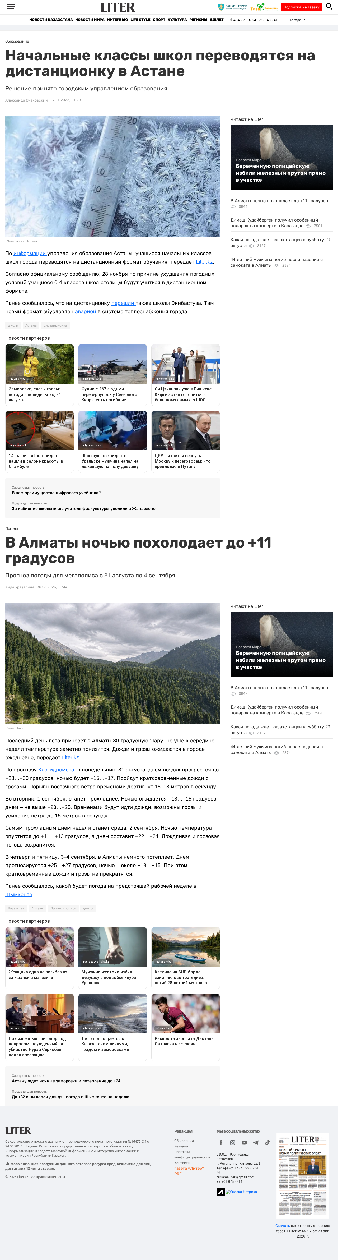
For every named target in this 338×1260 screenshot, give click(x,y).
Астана (31, 325)
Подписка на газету (302, 7)
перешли (123, 303)
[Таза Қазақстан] (265, 7)
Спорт (159, 19)
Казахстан (16, 908)
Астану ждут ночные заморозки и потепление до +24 (66, 1081)
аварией (86, 311)
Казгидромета (56, 769)
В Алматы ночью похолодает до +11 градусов (279, 200)
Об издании (184, 1141)
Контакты (182, 1163)
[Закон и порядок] (234, 7)
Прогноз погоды (63, 908)
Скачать (282, 1226)
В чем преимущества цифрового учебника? (56, 492)
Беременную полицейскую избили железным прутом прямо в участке (281, 173)
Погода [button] (295, 20)
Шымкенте (18, 894)
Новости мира (89, 19)
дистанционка (55, 325)
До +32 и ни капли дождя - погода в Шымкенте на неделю (70, 1097)
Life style (140, 19)
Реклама (181, 1146)
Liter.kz (204, 262)
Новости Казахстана (51, 19)
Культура (177, 19)
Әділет (217, 19)
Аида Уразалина (19, 587)
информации (30, 253)
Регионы (198, 19)
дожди (88, 908)
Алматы (37, 908)
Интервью (117, 19)
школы (13, 325)
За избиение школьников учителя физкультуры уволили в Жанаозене (84, 508)
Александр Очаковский (26, 100)
